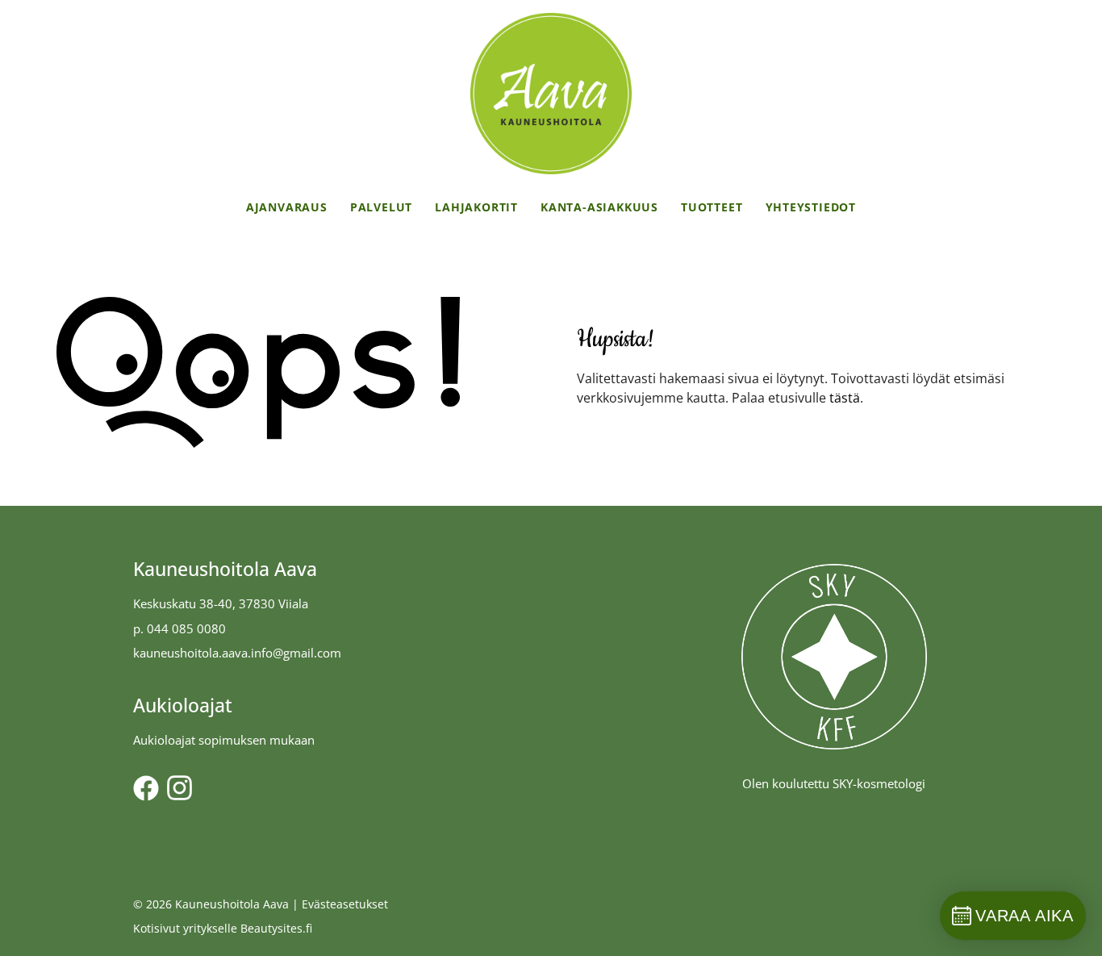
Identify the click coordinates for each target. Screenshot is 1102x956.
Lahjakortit (476, 207)
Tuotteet (711, 207)
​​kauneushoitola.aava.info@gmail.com (237, 653)
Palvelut (381, 207)
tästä (844, 398)
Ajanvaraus (287, 207)
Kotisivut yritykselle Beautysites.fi (222, 928)
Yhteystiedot (811, 207)
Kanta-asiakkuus (599, 207)
